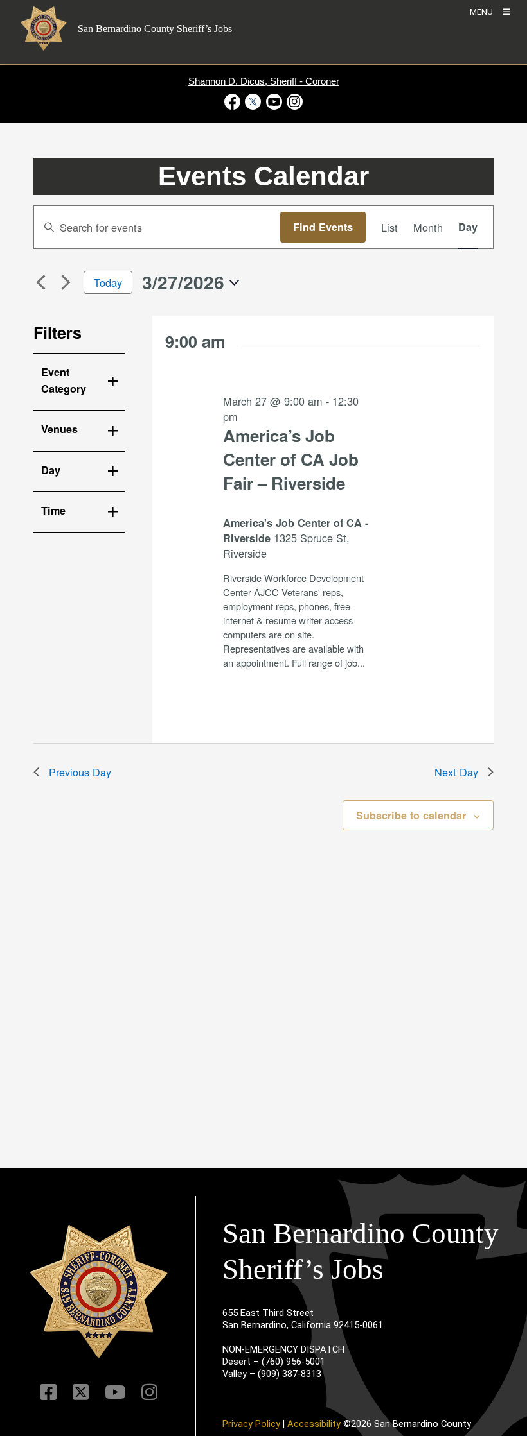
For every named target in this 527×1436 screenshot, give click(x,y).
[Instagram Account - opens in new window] (293, 102)
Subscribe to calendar (411, 815)
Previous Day (80, 772)
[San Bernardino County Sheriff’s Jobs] (99, 1291)
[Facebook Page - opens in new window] (233, 102)
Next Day (456, 772)
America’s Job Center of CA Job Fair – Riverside (291, 459)
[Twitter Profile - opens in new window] (253, 102)
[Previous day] (41, 282)
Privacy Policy (251, 1424)
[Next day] (66, 282)
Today (108, 282)
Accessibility (314, 1424)
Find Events (323, 226)
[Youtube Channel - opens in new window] (274, 102)
